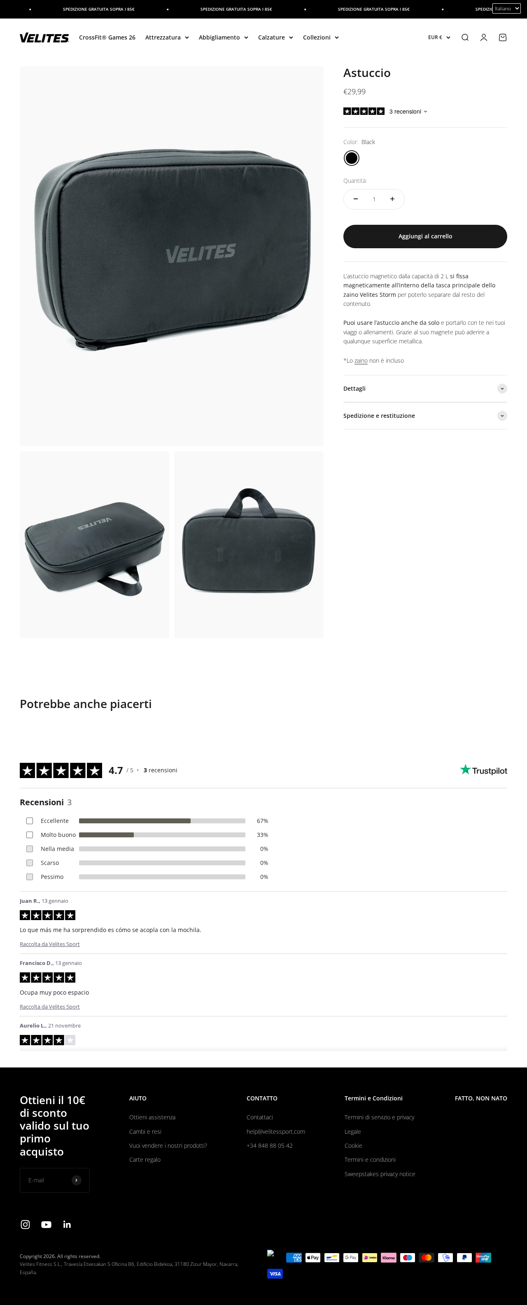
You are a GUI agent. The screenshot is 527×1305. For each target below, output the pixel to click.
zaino (361, 360)
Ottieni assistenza (152, 1117)
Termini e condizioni (370, 1159)
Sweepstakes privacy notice (380, 1174)
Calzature (271, 37)
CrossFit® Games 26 (107, 37)
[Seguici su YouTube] (46, 1224)
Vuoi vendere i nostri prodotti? (168, 1145)
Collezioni (317, 37)
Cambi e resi (145, 1131)
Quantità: (355, 180)
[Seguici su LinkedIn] (67, 1224)
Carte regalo (145, 1159)
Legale (353, 1131)
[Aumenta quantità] (392, 199)
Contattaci (260, 1117)
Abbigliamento (219, 37)
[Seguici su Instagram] (25, 1224)
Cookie (353, 1145)
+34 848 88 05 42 (270, 1145)
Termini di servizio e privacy (379, 1117)
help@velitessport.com (276, 1131)
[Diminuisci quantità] (356, 199)
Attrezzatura (163, 37)
